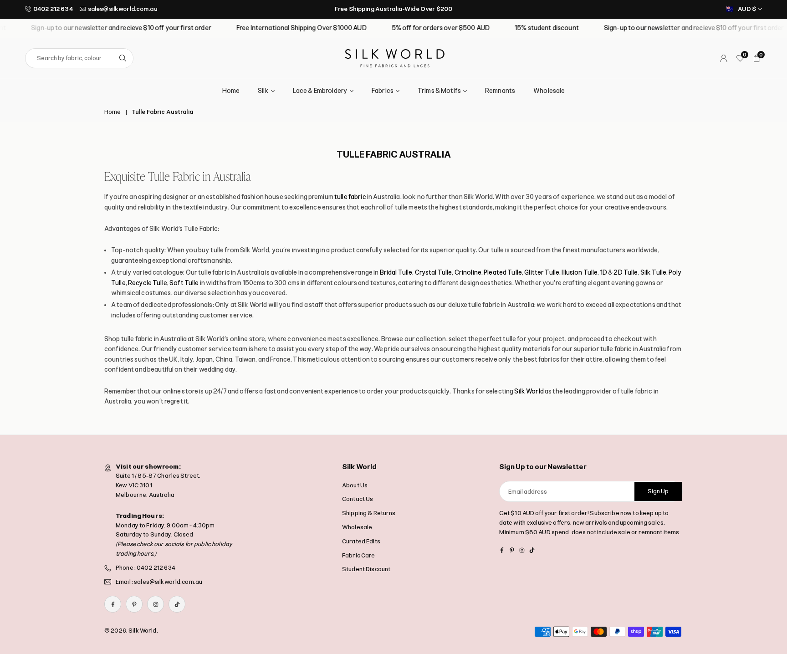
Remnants (500, 91)
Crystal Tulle (433, 272)
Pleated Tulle (503, 272)
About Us (355, 485)
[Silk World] (395, 57)
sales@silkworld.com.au (123, 8)
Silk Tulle (653, 272)
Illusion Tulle (580, 272)
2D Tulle (625, 272)
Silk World (528, 391)
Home (231, 91)
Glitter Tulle (541, 272)
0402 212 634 (53, 8)
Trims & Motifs (439, 91)
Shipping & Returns (369, 513)
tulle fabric (350, 197)
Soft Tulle (184, 283)
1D (603, 272)
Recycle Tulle (147, 283)
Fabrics (383, 91)
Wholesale (549, 91)
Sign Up (658, 491)
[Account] (723, 58)
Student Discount (366, 569)
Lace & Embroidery (320, 91)
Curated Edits (361, 541)
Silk (263, 91)
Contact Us (357, 499)
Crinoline (468, 272)
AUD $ (747, 8)
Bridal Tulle (396, 272)
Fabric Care (358, 555)
